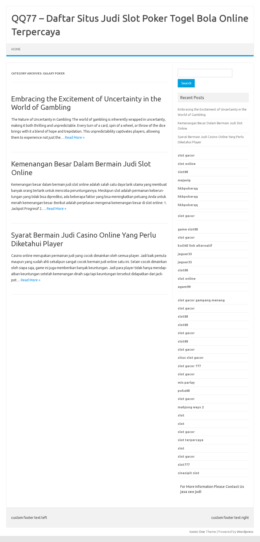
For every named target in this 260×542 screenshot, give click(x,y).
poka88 (184, 390)
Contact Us (234, 487)
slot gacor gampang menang (201, 300)
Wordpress (245, 531)
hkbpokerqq (188, 188)
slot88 (183, 172)
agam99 (184, 286)
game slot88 (188, 229)
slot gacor (186, 155)
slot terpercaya (190, 440)
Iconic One (197, 531)
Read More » (75, 137)
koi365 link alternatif (195, 245)
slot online (187, 163)
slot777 (184, 464)
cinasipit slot (188, 473)
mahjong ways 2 (191, 407)
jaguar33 (185, 254)
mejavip (184, 180)
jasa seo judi (190, 492)
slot (181, 415)
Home (16, 49)
